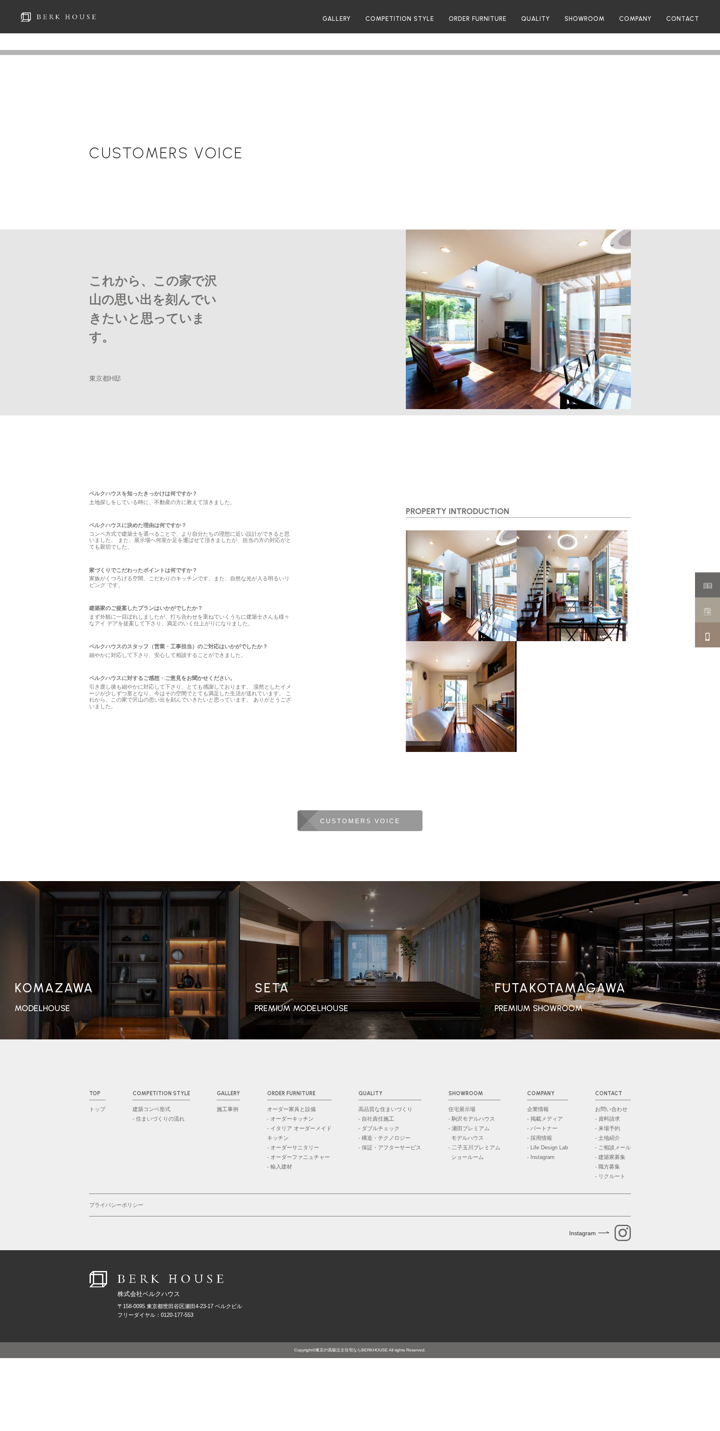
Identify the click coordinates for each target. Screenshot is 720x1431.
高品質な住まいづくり (385, 1109)
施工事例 (227, 1109)
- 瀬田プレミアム (469, 1133)
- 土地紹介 (607, 1138)
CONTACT (682, 19)
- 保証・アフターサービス (389, 1147)
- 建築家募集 (610, 1157)
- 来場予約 (607, 1128)
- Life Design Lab (547, 1147)
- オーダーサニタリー (293, 1147)
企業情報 (538, 1109)
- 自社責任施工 (376, 1119)
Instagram (582, 1233)
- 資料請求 (607, 1119)
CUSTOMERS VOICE (166, 153)
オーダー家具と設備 (291, 1109)
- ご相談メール (613, 1147)
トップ (97, 1109)
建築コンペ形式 (151, 1109)
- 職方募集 (607, 1167)
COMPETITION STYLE (399, 19)
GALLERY (336, 19)
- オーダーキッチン (290, 1119)
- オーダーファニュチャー (298, 1157)
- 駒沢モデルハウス (471, 1119)
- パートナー (542, 1128)
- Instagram (541, 1157)
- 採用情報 (539, 1138)
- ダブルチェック (379, 1128)
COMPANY (635, 19)
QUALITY (535, 19)
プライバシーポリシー (116, 1205)
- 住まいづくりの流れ (158, 1119)
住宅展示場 (461, 1109)
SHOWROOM (585, 19)
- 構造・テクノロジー (384, 1138)
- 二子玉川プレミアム (474, 1152)
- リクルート (610, 1176)
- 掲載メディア (545, 1119)
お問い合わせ (611, 1109)
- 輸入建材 (279, 1167)
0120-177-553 (177, 1315)
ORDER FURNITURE (478, 19)
